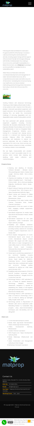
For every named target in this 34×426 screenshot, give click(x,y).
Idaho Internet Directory (17, 424)
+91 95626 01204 (13, 384)
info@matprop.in (14, 386)
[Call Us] (4, 422)
